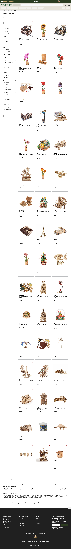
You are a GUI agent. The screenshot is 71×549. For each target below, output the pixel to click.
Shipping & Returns (6, 526)
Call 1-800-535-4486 (64, 1)
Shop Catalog (21, 525)
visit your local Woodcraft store (50, 503)
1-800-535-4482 (6, 519)
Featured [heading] (4, 20)
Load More (43, 474)
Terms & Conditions (31, 541)
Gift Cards (21, 518)
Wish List (20, 520)
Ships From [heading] (5, 57)
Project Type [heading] (5, 92)
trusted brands (19, 488)
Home (4, 10)
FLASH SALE (35, 1)
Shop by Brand (21, 526)
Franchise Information (39, 521)
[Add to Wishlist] (32, 21)
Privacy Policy (54, 528)
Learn (64, 7)
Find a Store (38, 523)
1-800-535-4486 (6, 522)
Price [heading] (4, 47)
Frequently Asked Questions (7, 527)
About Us (37, 518)
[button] (64, 18)
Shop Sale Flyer (22, 523)
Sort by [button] (61, 17)
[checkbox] (3, 23)
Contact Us (4, 524)
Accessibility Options (39, 541)
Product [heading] (4, 60)
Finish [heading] (4, 80)
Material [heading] (4, 113)
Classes (68, 7)
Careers (37, 520)
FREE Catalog (21, 521)
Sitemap (47, 541)
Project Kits (8, 10)
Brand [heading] (4, 26)
